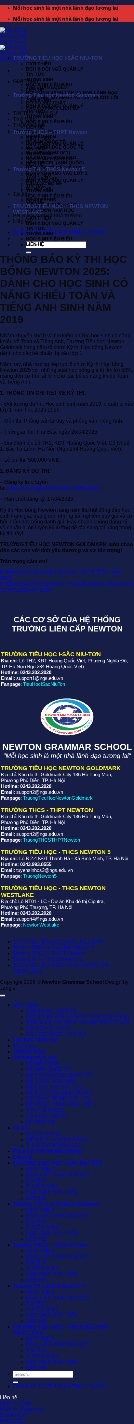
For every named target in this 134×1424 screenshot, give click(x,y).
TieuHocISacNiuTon (44, 684)
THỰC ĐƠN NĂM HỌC (50, 210)
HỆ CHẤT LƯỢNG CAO (54, 1087)
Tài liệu (22, 1128)
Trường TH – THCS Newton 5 (49, 169)
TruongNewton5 (40, 876)
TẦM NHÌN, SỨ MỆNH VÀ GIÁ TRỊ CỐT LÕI (77, 1022)
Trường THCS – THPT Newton (50, 132)
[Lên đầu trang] (2, 996)
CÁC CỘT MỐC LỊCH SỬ (56, 1034)
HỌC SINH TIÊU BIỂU (49, 84)
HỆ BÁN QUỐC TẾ (48, 1069)
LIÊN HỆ (35, 89)
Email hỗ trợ (14, 1415)
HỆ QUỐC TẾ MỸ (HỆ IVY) (57, 1098)
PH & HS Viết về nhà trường (47, 1151)
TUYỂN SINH (39, 79)
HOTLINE (11, 1421)
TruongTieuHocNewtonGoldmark (58, 798)
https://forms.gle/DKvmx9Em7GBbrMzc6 (54, 488)
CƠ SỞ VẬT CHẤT (49, 1028)
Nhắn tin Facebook (22, 1409)
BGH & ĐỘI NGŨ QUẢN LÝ (54, 69)
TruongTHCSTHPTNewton (51, 840)
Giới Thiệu (25, 81)
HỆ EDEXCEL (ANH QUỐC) (55, 162)
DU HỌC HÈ (41, 1122)
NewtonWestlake (41, 925)
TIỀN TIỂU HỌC (45, 1110)
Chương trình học (35, 1057)
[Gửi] (28, 252)
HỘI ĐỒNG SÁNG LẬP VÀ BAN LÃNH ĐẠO (77, 1016)
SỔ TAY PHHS (43, 1133)
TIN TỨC (35, 74)
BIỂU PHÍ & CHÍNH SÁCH (57, 1139)
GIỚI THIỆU (38, 63)
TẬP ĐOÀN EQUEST (48, 87)
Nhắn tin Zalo (15, 1403)
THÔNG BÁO (29, 1051)
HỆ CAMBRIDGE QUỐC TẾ (55, 147)
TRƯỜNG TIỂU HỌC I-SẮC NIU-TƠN (57, 58)
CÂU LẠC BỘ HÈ (46, 1116)
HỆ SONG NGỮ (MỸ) (51, 1081)
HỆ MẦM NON (43, 1063)
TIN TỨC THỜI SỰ (35, 1040)
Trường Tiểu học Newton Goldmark (56, 95)
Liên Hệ (22, 1157)
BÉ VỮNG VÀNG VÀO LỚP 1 (56, 173)
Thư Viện (24, 119)
